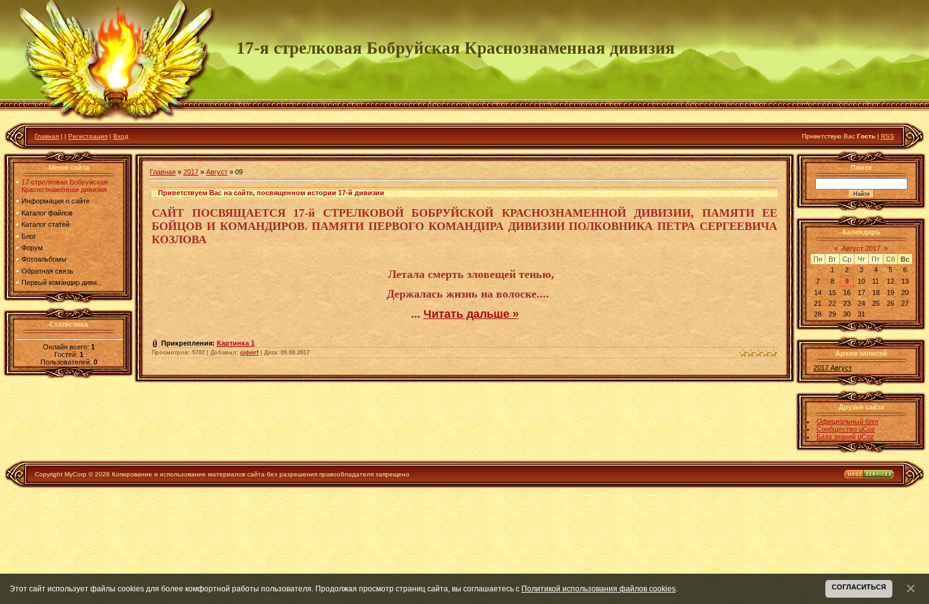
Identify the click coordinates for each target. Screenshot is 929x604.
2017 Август (832, 367)
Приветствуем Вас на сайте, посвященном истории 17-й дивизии (271, 192)
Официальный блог (848, 421)
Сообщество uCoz (846, 429)
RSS (887, 136)
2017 (190, 172)
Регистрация (87, 136)
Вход (120, 136)
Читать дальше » (471, 314)
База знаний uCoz (845, 436)
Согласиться (859, 587)
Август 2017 (861, 248)
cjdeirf (249, 352)
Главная (47, 136)
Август (217, 172)
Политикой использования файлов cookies (598, 588)
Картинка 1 (236, 343)
